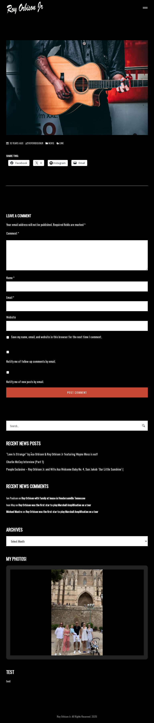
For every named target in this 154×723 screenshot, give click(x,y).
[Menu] (144, 8)
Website (11, 317)
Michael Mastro (14, 511)
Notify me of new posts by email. (25, 381)
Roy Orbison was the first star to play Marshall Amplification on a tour (54, 505)
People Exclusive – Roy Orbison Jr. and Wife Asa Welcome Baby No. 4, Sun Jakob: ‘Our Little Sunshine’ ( (65, 469)
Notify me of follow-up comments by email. (31, 361)
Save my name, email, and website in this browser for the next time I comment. (56, 337)
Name (10, 277)
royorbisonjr (35, 143)
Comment (12, 233)
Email (10, 297)
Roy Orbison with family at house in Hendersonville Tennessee (53, 498)
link (61, 143)
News (51, 143)
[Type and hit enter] (143, 426)
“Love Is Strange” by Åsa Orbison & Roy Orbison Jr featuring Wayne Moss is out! (52, 454)
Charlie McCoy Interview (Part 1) (25, 461)
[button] (67, 644)
